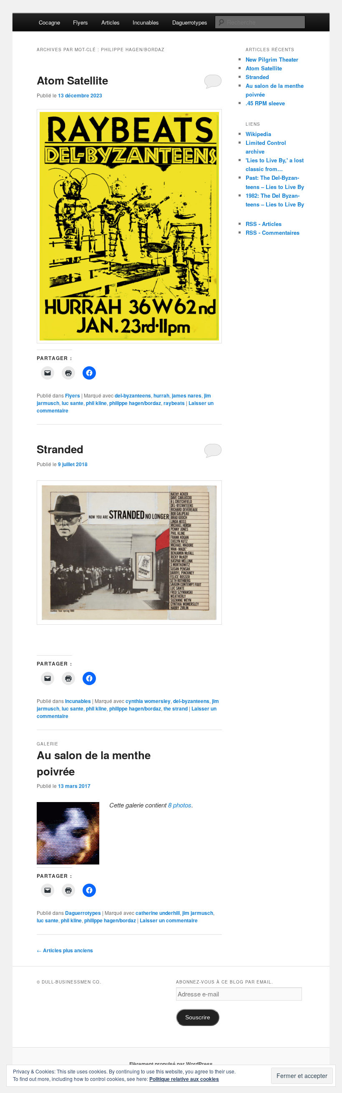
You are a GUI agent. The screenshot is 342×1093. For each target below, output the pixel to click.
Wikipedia (258, 134)
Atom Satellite (72, 80)
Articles (110, 22)
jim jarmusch (197, 913)
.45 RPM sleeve (265, 103)
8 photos (179, 804)
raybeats (174, 403)
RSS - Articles (264, 224)
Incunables (146, 22)
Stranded (60, 449)
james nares (186, 395)
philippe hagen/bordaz (135, 403)
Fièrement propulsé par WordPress (171, 1064)
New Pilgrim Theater (272, 59)
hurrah (161, 395)
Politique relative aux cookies (184, 1079)
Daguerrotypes (189, 22)
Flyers (80, 22)
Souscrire (197, 1017)
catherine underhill (158, 913)
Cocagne (49, 22)
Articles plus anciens (65, 950)
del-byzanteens (133, 395)
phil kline (96, 403)
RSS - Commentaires (272, 232)
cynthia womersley (148, 701)
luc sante (72, 403)
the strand (175, 708)
